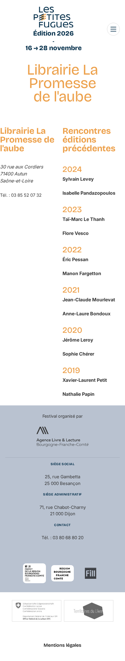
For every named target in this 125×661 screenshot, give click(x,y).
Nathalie (78, 394)
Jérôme (78, 340)
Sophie (78, 354)
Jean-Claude (89, 300)
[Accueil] (53, 17)
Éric (75, 259)
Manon (82, 273)
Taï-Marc (84, 219)
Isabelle (89, 193)
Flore (76, 233)
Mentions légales (62, 645)
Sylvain (78, 179)
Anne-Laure (86, 314)
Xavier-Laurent (85, 380)
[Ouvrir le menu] (113, 29)
